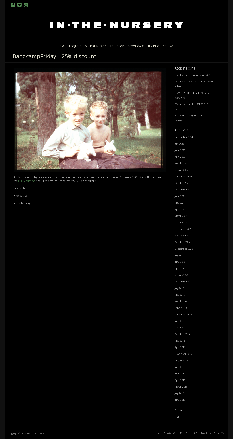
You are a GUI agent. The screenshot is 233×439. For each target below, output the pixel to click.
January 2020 (181, 275)
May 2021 (180, 202)
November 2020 (183, 235)
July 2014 (179, 393)
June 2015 (180, 373)
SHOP (120, 46)
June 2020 (180, 261)
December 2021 (183, 176)
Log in (178, 416)
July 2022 (179, 143)
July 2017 (179, 321)
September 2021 (184, 189)
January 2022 (181, 170)
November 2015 (183, 353)
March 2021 (181, 215)
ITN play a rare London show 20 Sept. (195, 75)
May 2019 (180, 294)
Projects (75, 46)
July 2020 (179, 255)
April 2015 (180, 380)
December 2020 (183, 229)
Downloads (135, 46)
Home (61, 46)
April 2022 (180, 156)
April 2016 (180, 347)
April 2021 (180, 209)
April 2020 (180, 268)
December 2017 (183, 314)
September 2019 (184, 281)
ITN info (153, 46)
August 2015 (181, 360)
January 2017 (181, 327)
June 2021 (180, 196)
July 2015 (179, 367)
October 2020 (182, 242)
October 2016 (182, 334)
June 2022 (180, 150)
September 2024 (184, 137)
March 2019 (181, 301)
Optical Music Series (99, 46)
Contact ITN (219, 433)
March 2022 (181, 163)
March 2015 (181, 386)
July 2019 (179, 288)
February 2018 (182, 307)
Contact (169, 46)
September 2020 (184, 248)
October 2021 (182, 183)
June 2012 (180, 399)
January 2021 (181, 222)
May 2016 (180, 340)
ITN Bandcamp (26, 181)
